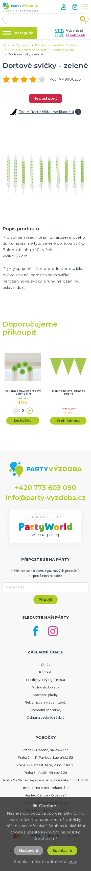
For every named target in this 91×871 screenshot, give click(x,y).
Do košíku (23, 421)
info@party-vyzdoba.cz (45, 498)
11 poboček (75, 35)
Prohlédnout (68, 421)
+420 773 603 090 (45, 487)
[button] (64, 7)
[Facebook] (35, 631)
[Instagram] (53, 631)
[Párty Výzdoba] (20, 7)
